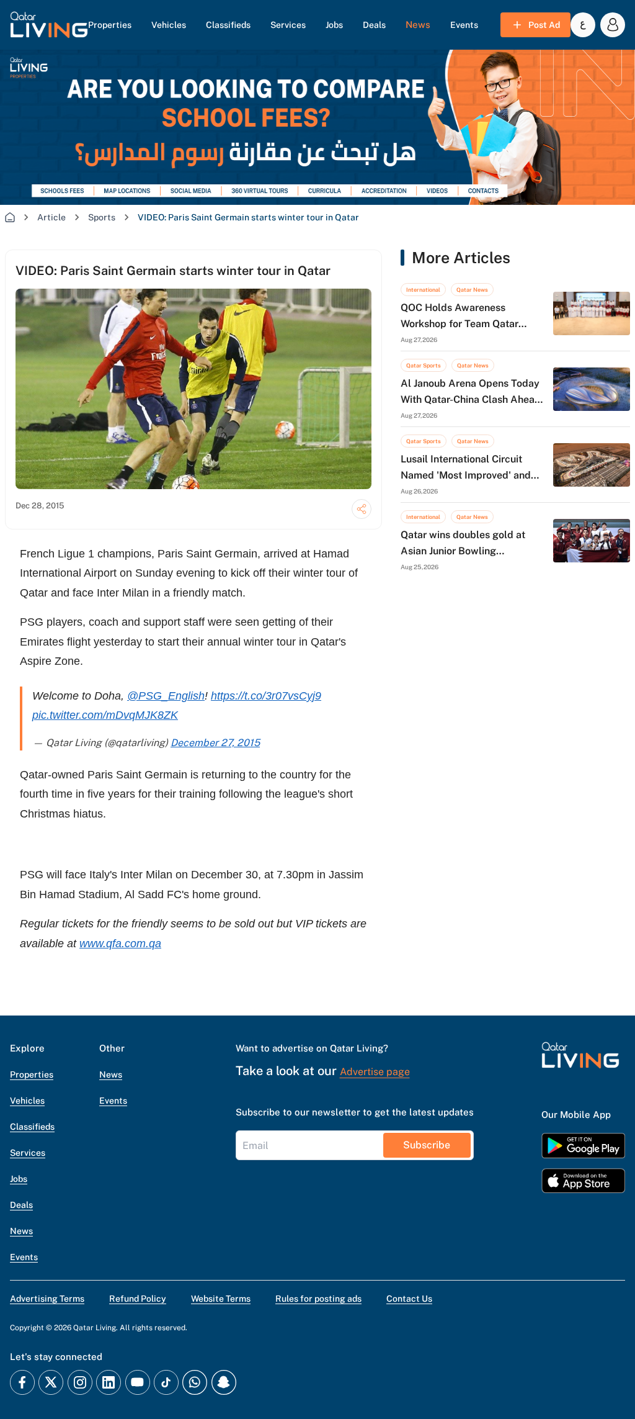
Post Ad (544, 25)
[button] (49, 25)
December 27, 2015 (215, 743)
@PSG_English (166, 696)
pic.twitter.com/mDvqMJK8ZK (105, 715)
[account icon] (612, 24)
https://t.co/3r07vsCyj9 (266, 696)
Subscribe (426, 1145)
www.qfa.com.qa (120, 943)
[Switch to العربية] (583, 24)
